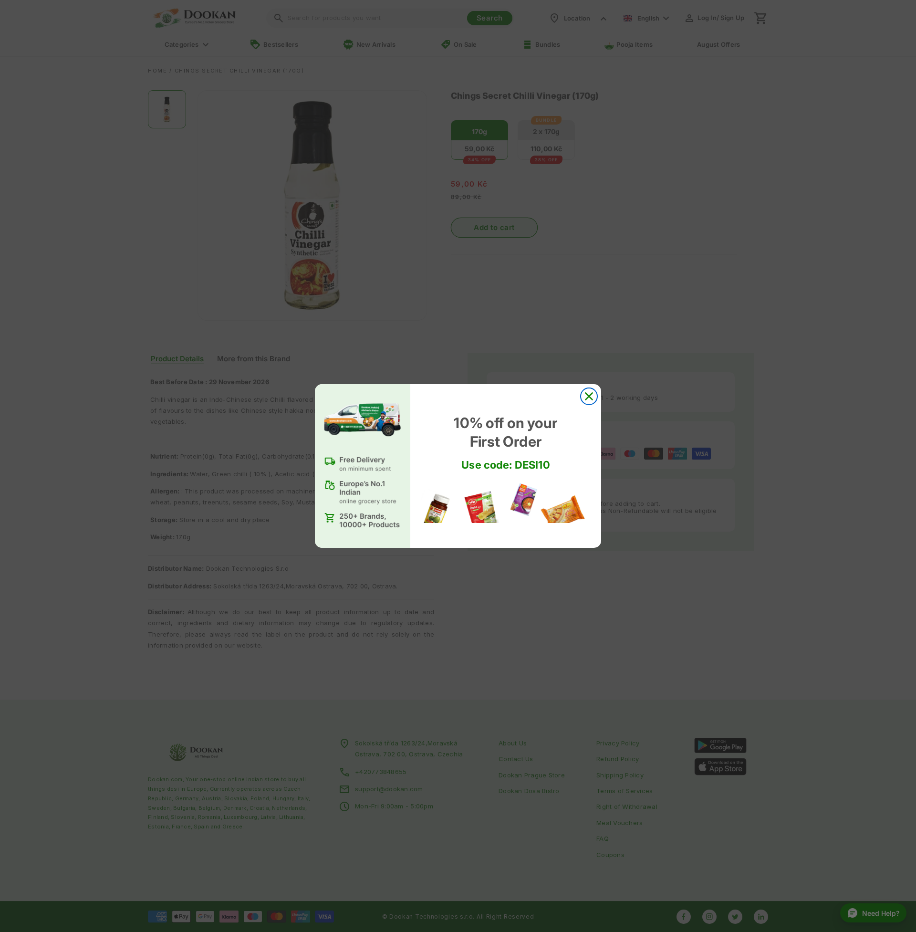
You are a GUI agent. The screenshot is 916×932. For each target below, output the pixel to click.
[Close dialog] (589, 396)
